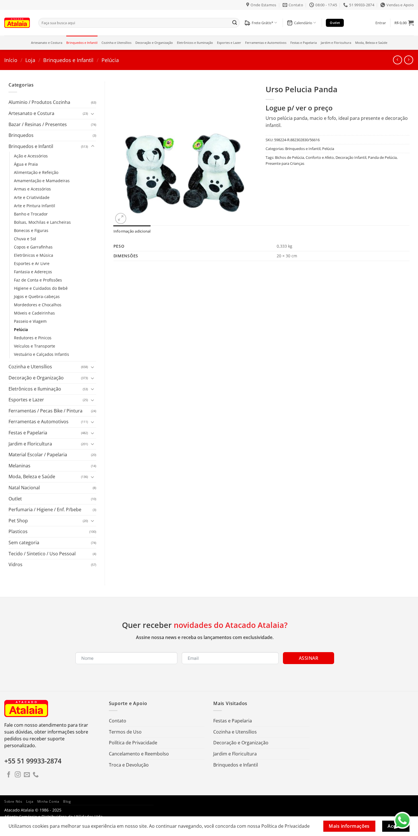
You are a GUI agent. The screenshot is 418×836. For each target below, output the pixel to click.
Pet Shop (18, 520)
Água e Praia (26, 164)
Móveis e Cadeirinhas (34, 313)
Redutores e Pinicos (32, 337)
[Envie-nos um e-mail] (27, 775)
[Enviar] (234, 23)
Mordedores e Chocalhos (37, 304)
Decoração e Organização (154, 42)
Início (10, 59)
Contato (117, 721)
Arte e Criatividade (31, 197)
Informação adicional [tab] (132, 231)
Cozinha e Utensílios (116, 42)
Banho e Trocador (31, 214)
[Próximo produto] (397, 60)
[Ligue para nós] (36, 775)
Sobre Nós (13, 801)
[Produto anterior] (408, 60)
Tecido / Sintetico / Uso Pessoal (42, 554)
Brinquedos (21, 135)
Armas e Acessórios (32, 189)
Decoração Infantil (351, 157)
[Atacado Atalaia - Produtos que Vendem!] (17, 23)
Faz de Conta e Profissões (38, 280)
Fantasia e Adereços (33, 271)
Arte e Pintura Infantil (34, 205)
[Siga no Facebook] (9, 775)
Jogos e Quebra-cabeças (37, 296)
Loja (30, 59)
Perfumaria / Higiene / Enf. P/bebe (45, 509)
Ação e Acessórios (31, 156)
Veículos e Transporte (34, 346)
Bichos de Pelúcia (289, 157)
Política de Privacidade (133, 743)
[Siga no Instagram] (18, 775)
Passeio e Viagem (30, 321)
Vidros (15, 564)
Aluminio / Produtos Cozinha (39, 102)
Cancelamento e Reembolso (139, 754)
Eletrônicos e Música (33, 255)
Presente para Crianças (285, 163)
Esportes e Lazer (229, 42)
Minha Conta (48, 801)
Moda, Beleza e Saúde (371, 42)
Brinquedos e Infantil (82, 42)
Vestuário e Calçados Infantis (41, 354)
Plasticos (18, 531)
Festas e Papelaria (303, 42)
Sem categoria (24, 542)
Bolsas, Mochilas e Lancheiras (42, 222)
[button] (380, 23)
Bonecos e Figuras (31, 230)
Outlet (15, 499)
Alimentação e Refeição (36, 172)
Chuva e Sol (25, 238)
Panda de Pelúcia (382, 157)
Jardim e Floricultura (336, 42)
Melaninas (19, 466)
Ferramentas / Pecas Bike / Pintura (45, 411)
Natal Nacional (24, 487)
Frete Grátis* (262, 22)
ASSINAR (308, 658)
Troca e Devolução (129, 765)
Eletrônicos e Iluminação (195, 42)
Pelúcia (110, 59)
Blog (67, 801)
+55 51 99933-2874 (32, 760)
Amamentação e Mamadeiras (42, 180)
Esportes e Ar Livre (31, 263)
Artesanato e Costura (46, 42)
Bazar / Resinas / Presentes (38, 124)
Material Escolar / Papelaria (38, 454)
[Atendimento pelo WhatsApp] (402, 820)
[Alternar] (92, 113)
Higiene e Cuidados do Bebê (41, 288)
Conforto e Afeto (320, 157)
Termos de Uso (125, 732)
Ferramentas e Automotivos (265, 42)
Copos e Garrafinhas (33, 247)
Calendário (303, 22)
